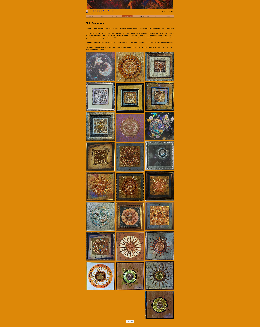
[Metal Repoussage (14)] (130, 187)
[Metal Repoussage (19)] (100, 246)
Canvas (91, 16)
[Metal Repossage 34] (130, 67)
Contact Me (170, 11)
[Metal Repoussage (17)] (130, 216)
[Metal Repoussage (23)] (159, 305)
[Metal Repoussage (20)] (159, 275)
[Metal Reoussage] (100, 66)
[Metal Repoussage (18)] (159, 245)
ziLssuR (168, 16)
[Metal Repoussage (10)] (100, 156)
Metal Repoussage (127, 16)
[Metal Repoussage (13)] (100, 186)
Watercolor (157, 16)
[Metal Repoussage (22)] (130, 276)
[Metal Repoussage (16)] (100, 216)
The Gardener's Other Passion (101, 11)
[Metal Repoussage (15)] (159, 216)
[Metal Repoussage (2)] (130, 246)
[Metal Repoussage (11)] (130, 157)
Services (164, 11)
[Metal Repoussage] (159, 66)
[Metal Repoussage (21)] (100, 276)
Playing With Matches (143, 16)
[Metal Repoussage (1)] (159, 155)
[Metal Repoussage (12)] (159, 186)
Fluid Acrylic (114, 16)
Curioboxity (102, 16)
